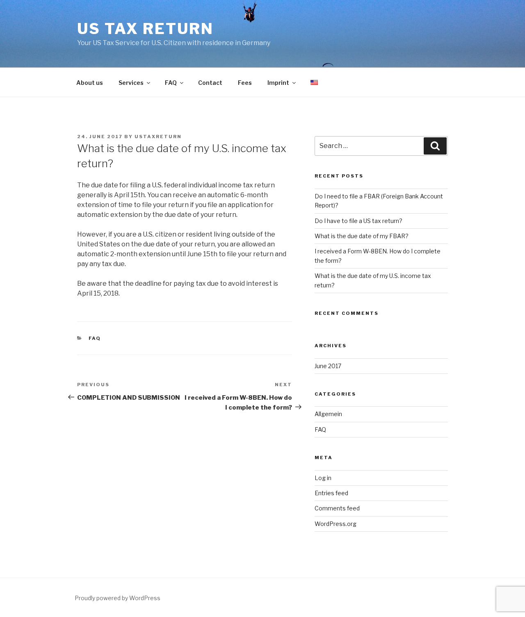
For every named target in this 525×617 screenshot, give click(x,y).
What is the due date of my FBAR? (362, 235)
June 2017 (328, 365)
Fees (245, 82)
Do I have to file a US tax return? (358, 220)
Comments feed (337, 508)
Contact (210, 82)
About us (89, 82)
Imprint (278, 82)
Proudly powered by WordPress (117, 597)
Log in (323, 477)
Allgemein (328, 413)
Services (131, 82)
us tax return (145, 29)
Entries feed (331, 493)
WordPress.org (335, 523)
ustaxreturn (158, 136)
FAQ (171, 82)
